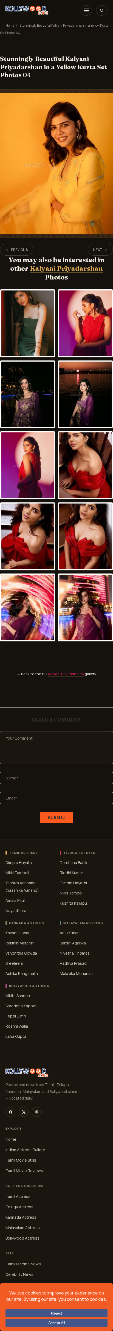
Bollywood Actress (22, 1238)
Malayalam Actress (22, 1227)
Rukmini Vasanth (20, 943)
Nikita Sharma (17, 995)
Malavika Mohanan (76, 973)
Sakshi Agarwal (73, 943)
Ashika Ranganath (21, 973)
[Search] (102, 10)
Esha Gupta (15, 1036)
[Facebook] (10, 1112)
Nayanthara (15, 910)
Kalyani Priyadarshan (66, 268)
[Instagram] (37, 1112)
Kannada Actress (20, 1217)
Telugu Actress (19, 1206)
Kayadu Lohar (17, 932)
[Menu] (86, 10)
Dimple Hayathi (19, 862)
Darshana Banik (73, 862)
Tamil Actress (17, 1196)
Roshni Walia (16, 1025)
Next (97, 249)
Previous (19, 249)
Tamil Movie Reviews (24, 1170)
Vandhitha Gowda (21, 953)
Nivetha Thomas (75, 953)
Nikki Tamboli (17, 872)
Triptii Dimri (15, 1015)
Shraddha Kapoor (21, 1005)
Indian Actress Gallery (25, 1149)
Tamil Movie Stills (20, 1160)
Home (9, 25)
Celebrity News (19, 1274)
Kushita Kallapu (73, 903)
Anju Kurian (70, 932)
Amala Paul (15, 900)
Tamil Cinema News (23, 1263)
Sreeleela (14, 963)
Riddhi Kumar (71, 872)
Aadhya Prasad (73, 963)
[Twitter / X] (24, 1112)
